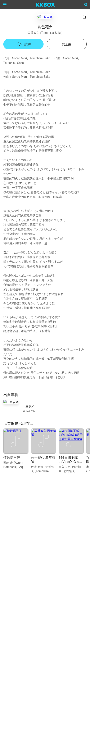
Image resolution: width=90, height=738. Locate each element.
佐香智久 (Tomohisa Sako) (45, 32)
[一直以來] (45, 16)
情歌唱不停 (11, 457)
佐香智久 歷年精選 (43, 459)
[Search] (86, 4)
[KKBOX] (45, 4)
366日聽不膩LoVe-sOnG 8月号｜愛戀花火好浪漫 (70, 463)
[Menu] (4, 4)
